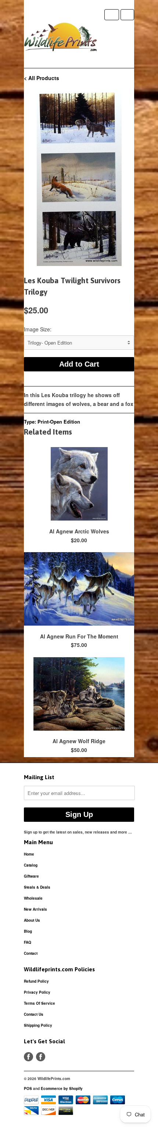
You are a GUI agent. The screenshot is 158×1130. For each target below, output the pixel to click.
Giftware (31, 876)
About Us (32, 920)
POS (28, 1088)
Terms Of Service (39, 1003)
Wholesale (33, 898)
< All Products (41, 78)
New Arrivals (35, 909)
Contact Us (33, 1014)
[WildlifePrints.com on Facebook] (40, 1056)
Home (29, 854)
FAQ (27, 942)
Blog (28, 931)
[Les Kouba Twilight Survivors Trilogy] (79, 178)
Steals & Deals (37, 887)
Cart (127, 14)
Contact (30, 953)
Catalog (30, 865)
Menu (111, 14)
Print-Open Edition (58, 421)
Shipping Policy (38, 1025)
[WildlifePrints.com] (60, 38)
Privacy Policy (37, 992)
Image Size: (37, 329)
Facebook (28, 1056)
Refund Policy (36, 981)
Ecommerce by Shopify (62, 1088)
